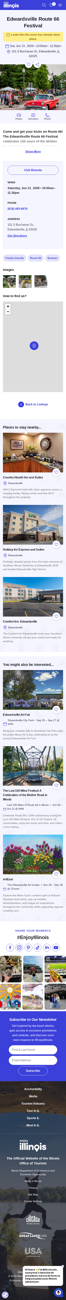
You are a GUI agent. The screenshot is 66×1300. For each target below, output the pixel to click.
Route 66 (35, 258)
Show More (33, 151)
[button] (34, 345)
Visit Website (33, 170)
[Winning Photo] (40, 281)
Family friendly (14, 258)
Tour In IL (33, 1110)
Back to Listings (36, 404)
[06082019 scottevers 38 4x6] (25, 281)
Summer (52, 258)
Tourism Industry (33, 1103)
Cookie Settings (33, 1201)
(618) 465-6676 (17, 208)
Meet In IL (33, 1125)
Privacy (33, 1187)
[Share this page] (37, 64)
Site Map (33, 1194)
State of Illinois (33, 1181)
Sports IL (33, 1118)
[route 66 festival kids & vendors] (9, 281)
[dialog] (5, 1295)
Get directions (17, 235)
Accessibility (33, 1089)
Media (33, 1096)
